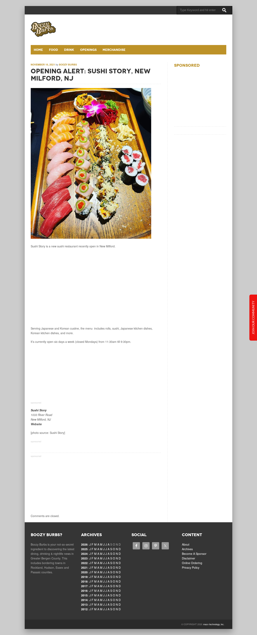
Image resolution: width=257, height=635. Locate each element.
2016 (84, 591)
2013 (84, 604)
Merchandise (114, 50)
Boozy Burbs (68, 64)
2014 (84, 600)
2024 (84, 554)
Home (38, 50)
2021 (84, 567)
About (185, 544)
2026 (84, 544)
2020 (84, 572)
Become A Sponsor (194, 554)
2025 (84, 549)
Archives (187, 549)
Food (53, 50)
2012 (84, 609)
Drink (69, 50)
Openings (88, 50)
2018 (84, 581)
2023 (84, 558)
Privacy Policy (190, 567)
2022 (84, 563)
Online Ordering (192, 563)
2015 (84, 595)
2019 (84, 577)
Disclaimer (188, 558)
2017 (84, 586)
